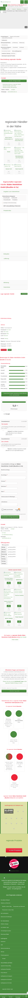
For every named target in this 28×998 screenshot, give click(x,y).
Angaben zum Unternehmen (11, 191)
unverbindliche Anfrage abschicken (10, 517)
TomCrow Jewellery (19, 595)
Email (2, 491)
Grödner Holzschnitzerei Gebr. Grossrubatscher (8, 602)
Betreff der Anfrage (5, 469)
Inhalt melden (15, 639)
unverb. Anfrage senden (15, 80)
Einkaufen (6, 254)
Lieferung (6, 258)
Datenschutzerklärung (7, 514)
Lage (8, 9)
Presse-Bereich (4, 972)
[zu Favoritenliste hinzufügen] (2, 12)
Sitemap (2, 951)
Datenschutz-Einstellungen (6, 916)
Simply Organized (19, 616)
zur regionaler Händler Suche (1, 5)
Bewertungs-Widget (5, 934)
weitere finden (19, 721)
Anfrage (25, 9)
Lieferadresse (4, 501)
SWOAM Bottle (19, 579)
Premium (25, 121)
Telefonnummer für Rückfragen (8, 496)
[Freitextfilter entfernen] (22, 2)
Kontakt (9, 349)
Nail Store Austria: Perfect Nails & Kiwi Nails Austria (19, 140)
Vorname (3, 481)
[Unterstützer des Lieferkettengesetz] (14, 856)
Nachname (3, 486)
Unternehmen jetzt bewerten (15, 394)
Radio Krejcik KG (19, 168)
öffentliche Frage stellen (14, 691)
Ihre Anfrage (4, 474)
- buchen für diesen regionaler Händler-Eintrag (14, 785)
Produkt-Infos (7, 210)
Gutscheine (6, 287)
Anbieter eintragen (4, 923)
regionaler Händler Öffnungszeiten (9, 87)
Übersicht (2, 9)
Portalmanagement (5, 955)
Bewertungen (19, 9)
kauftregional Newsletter (6, 969)
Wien (8, 333)
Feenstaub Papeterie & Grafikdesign (9, 579)
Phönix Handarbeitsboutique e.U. (9, 138)
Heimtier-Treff (9, 168)
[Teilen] (23, 996)
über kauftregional (4, 913)
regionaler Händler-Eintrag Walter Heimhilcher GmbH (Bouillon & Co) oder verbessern (9, 766)
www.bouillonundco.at (12, 91)
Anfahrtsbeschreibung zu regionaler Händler (11, 84)
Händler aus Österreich (5, 903)
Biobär (8, 151)
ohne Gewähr (23, 637)
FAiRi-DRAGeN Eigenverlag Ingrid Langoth (19, 157)
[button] (14, 19)
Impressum (3, 941)
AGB (2, 944)
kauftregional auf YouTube (6, 982)
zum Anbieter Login (5, 927)
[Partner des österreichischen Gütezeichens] (14, 870)
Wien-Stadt (6, 331)
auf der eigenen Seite (19, 764)
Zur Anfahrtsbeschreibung (7, 534)
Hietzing (6, 338)
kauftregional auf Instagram (6, 976)
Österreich (6, 335)
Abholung (6, 282)
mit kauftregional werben (6, 930)
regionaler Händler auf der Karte (9, 85)
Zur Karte (4, 532)
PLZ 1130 (9, 329)
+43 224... (7, 89)
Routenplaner (24, 293)
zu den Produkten (15, 850)
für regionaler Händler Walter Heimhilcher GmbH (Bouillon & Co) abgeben (8, 723)
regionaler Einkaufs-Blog (6, 965)
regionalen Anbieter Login (7, 989)
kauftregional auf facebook (6, 979)
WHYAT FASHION (9, 618)
